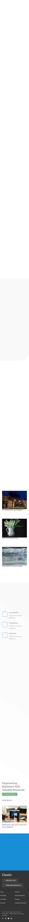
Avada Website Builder (14, 912)
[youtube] (8, 918)
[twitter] (5, 918)
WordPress (4, 915)
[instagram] (11, 918)
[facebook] (3, 918)
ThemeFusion (5, 913)
